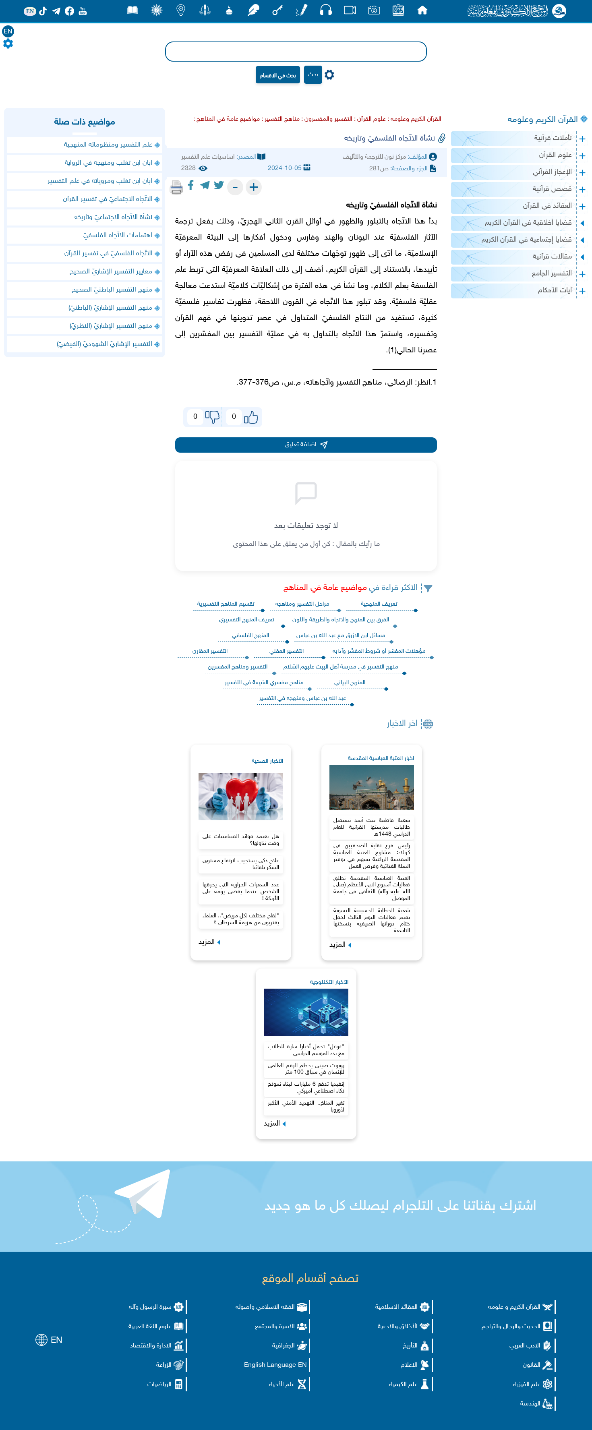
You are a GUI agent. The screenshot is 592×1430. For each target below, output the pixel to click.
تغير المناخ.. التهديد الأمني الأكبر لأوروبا (306, 1106)
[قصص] (132, 12)
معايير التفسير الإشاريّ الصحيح (111, 272)
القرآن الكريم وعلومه (543, 120)
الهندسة (530, 1404)
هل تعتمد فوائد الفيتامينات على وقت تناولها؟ (241, 840)
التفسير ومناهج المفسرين (237, 667)
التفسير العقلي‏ (286, 651)
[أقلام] (302, 12)
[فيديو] (350, 12)
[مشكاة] (229, 12)
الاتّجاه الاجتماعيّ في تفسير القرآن (107, 199)
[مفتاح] (277, 12)
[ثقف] (157, 12)
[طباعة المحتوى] (176, 187)
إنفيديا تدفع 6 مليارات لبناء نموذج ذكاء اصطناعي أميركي (306, 1088)
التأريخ (410, 1346)
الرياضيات (159, 1385)
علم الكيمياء (403, 1385)
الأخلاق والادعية (398, 1327)
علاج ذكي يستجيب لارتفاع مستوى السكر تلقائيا (241, 864)
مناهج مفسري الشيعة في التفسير (264, 682)
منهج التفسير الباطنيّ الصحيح (112, 290)
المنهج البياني (349, 682)
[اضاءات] (181, 12)
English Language (270, 1365)
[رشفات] (253, 12)
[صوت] (326, 12)
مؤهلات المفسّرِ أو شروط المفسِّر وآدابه (379, 651)
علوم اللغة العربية (150, 1327)
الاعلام (409, 1365)
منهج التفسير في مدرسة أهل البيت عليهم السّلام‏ (341, 667)
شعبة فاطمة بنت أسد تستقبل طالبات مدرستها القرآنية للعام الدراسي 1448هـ (371, 827)
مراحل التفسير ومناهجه (302, 604)
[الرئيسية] (422, 12)
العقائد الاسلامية (396, 1307)
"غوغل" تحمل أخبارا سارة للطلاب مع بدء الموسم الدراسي (306, 1050)
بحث (313, 74)
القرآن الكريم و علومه (514, 1307)
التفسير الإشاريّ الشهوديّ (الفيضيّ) (104, 344)
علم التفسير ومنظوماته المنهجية (107, 145)
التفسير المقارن (210, 651)
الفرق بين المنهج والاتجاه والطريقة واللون (340, 620)
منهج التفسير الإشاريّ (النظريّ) (111, 326)
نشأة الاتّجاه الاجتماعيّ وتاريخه (113, 217)
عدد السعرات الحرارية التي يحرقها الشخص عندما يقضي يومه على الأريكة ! (241, 892)
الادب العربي (524, 1346)
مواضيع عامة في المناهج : (226, 119)
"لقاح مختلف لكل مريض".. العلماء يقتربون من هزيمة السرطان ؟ (241, 919)
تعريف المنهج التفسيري (246, 620)
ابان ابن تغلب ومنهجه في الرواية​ (108, 163)
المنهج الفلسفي (250, 635)
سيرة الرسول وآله (150, 1307)
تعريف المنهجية (379, 604)
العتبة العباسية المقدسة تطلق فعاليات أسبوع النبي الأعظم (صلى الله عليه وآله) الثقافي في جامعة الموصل (371, 888)
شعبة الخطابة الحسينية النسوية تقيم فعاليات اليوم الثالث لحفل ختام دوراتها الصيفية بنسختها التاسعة (371, 920)
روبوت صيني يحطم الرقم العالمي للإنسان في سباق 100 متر (306, 1069)
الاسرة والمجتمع (275, 1327)
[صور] (374, 12)
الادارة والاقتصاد (151, 1346)
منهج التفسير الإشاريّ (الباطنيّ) (110, 308)
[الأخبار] (398, 12)
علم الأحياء (282, 1385)
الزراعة (164, 1365)
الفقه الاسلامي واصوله (265, 1307)
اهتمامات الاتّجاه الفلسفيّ (117, 236)
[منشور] (205, 12)
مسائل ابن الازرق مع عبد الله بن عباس (340, 635)
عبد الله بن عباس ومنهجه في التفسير (302, 698)
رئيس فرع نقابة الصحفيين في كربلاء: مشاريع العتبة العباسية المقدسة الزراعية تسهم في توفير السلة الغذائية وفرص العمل (371, 855)
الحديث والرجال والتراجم (511, 1327)
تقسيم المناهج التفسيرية (226, 604)
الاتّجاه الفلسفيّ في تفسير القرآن (108, 254)
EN (8, 32)
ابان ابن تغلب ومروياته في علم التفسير (100, 181)
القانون (531, 1365)
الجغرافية (283, 1346)
